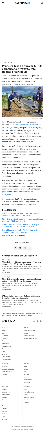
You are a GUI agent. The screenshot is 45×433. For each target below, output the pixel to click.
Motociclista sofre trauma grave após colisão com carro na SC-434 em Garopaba (22, 220)
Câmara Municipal (29, 335)
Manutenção (12, 235)
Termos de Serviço (28, 429)
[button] (42, 3)
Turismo (4, 349)
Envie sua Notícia (29, 397)
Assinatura (27, 402)
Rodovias (20, 235)
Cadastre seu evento (30, 400)
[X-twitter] (34, 320)
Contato (26, 394)
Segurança (6, 260)
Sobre (25, 389)
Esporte (4, 354)
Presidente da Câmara (30, 338)
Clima (3, 416)
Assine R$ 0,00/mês (38, 8)
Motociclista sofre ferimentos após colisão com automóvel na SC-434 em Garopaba (21, 280)
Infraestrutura (7, 63)
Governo (4, 333)
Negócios (5, 366)
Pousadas (27, 374)
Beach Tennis (6, 394)
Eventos (4, 419)
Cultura (5, 294)
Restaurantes (28, 379)
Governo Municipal (29, 330)
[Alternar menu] (3, 3)
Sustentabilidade (7, 372)
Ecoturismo (27, 382)
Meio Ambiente (6, 346)
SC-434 (25, 235)
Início (13, 313)
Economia (5, 335)
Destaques (5, 414)
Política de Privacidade (17, 429)
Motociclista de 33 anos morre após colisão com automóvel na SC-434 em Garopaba (21, 263)
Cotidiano (5, 406)
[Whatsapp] (41, 320)
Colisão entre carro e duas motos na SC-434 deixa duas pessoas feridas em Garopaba (22, 214)
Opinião (4, 411)
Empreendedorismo (8, 369)
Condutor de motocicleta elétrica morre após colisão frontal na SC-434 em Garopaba (20, 225)
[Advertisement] (22, 34)
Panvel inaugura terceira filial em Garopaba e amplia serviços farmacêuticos (20, 231)
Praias (25, 366)
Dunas (25, 372)
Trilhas (26, 369)
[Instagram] (37, 320)
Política (4, 330)
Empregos (5, 374)
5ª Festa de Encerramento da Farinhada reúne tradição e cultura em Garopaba (21, 297)
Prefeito (26, 333)
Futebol (4, 389)
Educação (5, 338)
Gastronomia (6, 357)
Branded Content (29, 392)
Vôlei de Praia (6, 392)
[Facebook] (30, 320)
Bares (25, 377)
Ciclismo (4, 397)
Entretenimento (6, 359)
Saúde (4, 341)
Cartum (4, 408)
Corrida (4, 400)
